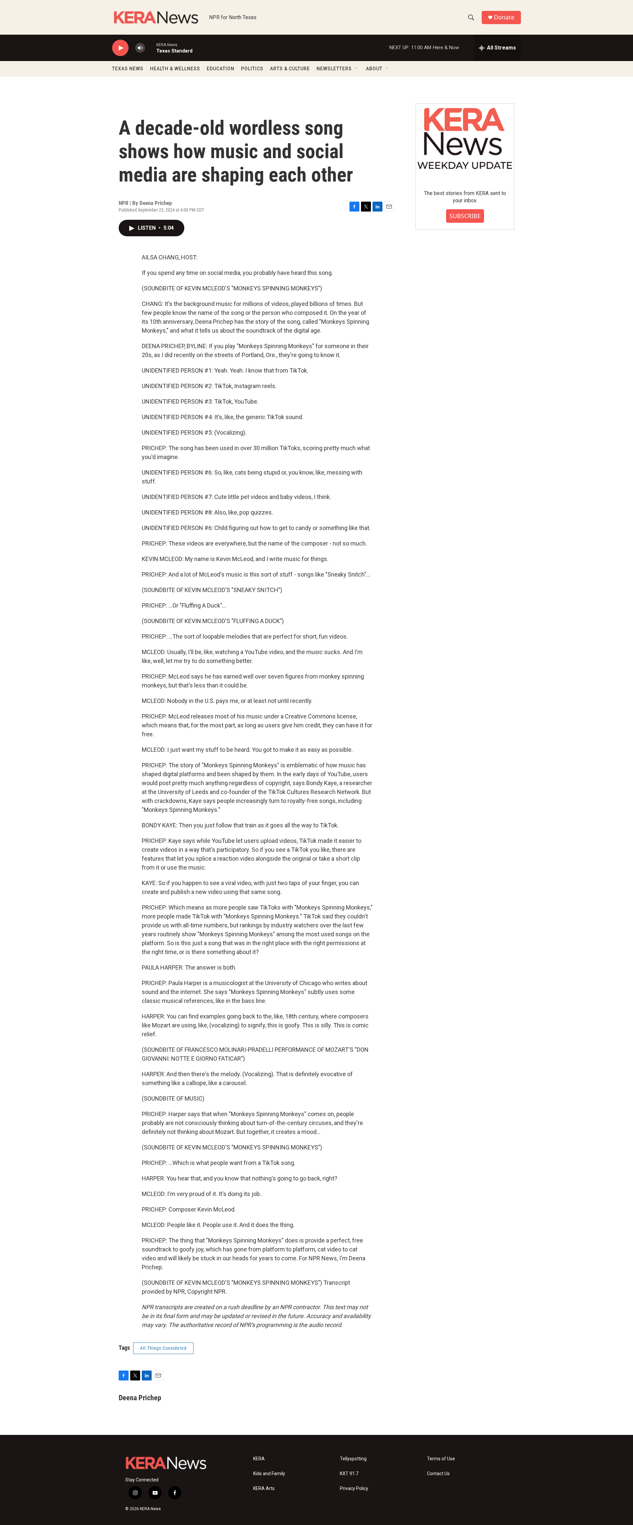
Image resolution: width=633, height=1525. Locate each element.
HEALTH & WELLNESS (175, 68)
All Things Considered (163, 1348)
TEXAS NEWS (127, 68)
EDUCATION (220, 68)
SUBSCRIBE (465, 216)
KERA (259, 1458)
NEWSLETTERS (334, 68)
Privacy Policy (354, 1488)
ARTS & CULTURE (290, 68)
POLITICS (252, 68)
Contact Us (438, 1473)
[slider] (151, 47)
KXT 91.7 (349, 1473)
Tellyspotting (353, 1458)
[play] (120, 48)
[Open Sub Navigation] (356, 68)
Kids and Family (269, 1473)
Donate (504, 17)
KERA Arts (264, 1488)
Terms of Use (441, 1458)
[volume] (140, 48)
